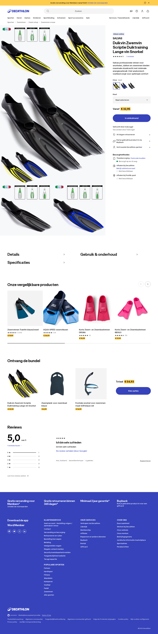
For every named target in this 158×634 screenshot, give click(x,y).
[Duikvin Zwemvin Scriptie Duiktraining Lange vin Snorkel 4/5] (26, 209)
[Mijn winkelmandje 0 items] (148, 11)
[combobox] (132, 99)
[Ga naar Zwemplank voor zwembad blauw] (57, 383)
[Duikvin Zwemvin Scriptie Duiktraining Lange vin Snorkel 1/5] (79, 51)
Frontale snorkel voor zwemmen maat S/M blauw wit (90, 404)
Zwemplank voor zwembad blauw (54, 404)
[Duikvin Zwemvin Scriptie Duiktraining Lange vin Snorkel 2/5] (26, 51)
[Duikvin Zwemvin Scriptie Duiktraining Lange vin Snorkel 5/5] (79, 209)
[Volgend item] (148, 284)
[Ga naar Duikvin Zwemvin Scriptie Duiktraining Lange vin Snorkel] (23, 383)
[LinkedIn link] (24, 531)
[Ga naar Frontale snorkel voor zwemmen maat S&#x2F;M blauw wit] (91, 383)
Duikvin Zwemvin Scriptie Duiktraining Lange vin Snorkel (21, 404)
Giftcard (145, 18)
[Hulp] (136, 11)
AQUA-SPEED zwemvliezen (55, 329)
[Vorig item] (141, 284)
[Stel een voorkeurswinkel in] (131, 11)
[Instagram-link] (19, 531)
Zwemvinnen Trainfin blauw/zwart (23, 329)
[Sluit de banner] (149, 3)
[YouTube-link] (14, 531)
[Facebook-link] (9, 531)
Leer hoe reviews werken (16, 476)
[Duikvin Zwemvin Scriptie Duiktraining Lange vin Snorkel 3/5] (52, 130)
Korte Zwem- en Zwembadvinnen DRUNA (94, 331)
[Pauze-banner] (145, 3)
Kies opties (133, 391)
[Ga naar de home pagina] (18, 11)
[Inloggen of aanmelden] (142, 11)
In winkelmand (131, 118)
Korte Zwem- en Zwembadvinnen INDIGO (130, 331)
